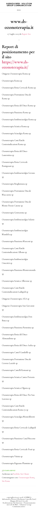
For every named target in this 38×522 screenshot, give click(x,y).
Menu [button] (19, 10)
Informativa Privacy (9, 499)
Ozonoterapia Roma (26, 477)
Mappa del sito (15, 501)
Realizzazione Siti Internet (12, 503)
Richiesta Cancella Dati (26, 499)
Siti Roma (6, 481)
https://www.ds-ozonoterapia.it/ (15, 64)
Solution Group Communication (21, 505)
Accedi (25, 501)
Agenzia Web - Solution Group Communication (19, 5)
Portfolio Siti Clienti (21, 474)
